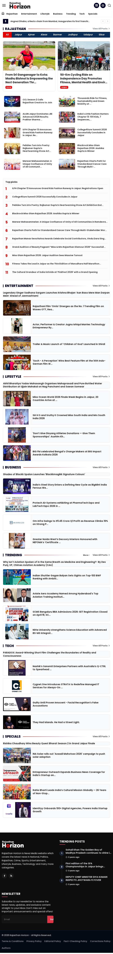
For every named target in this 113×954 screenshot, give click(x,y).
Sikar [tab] (102, 34)
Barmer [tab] (57, 34)
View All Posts (100, 28)
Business (58, 13)
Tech (82, 13)
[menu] (4, 5)
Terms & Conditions (13, 941)
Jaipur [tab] (18, 34)
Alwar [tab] (44, 34)
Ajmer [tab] (31, 34)
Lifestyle (45, 13)
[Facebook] (4, 875)
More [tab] (85, 555)
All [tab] (7, 34)
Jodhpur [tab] (73, 34)
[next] (108, 21)
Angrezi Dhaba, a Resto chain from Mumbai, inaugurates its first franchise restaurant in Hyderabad (50, 21)
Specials (92, 13)
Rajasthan (12, 13)
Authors (6, 948)
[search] (109, 5)
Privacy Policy (33, 941)
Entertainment (29, 13)
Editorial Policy (52, 941)
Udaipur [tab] (88, 34)
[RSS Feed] (11, 875)
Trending (71, 13)
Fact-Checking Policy (75, 941)
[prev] (103, 21)
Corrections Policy (100, 941)
